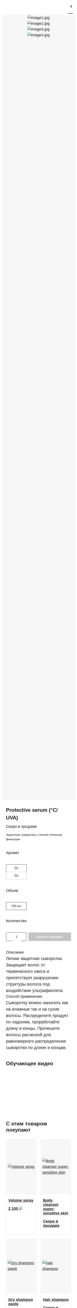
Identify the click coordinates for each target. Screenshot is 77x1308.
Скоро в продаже (50, 936)
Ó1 (13, 867)
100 (15, 905)
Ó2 (13, 874)
